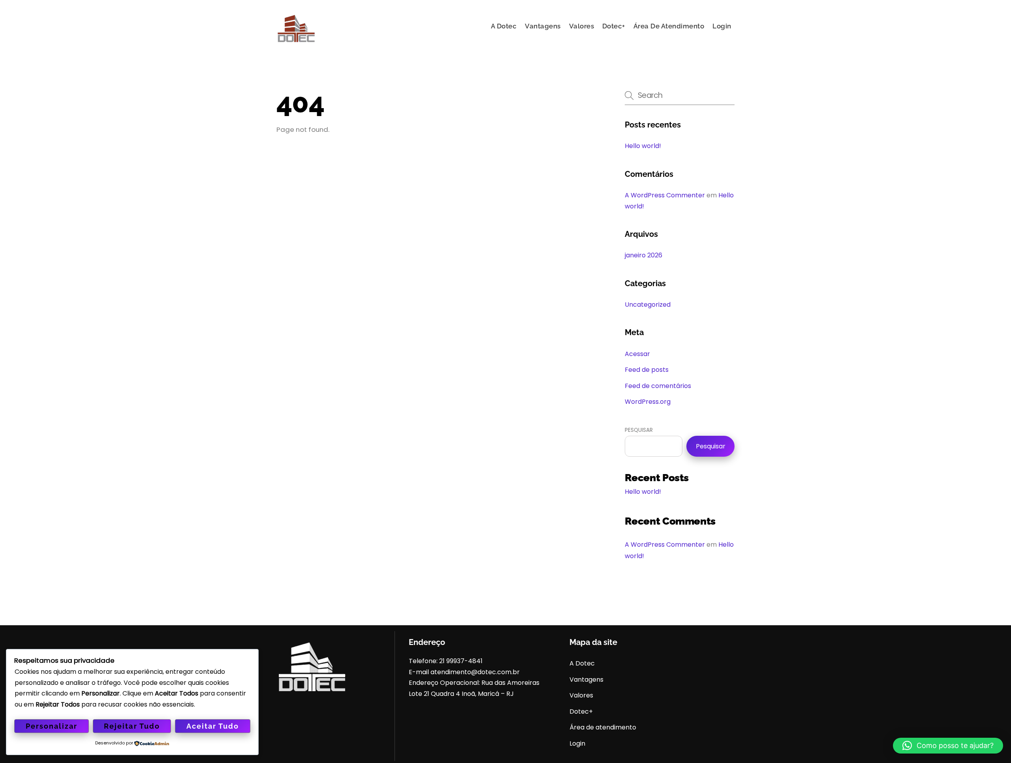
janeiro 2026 (643, 255)
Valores (581, 26)
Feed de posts (647, 369)
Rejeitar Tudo (132, 726)
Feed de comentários (658, 385)
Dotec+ (613, 26)
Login (721, 26)
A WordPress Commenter (665, 195)
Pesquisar (639, 430)
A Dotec (504, 26)
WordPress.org (648, 401)
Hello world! (643, 145)
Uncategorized (648, 304)
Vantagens (543, 26)
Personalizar (51, 726)
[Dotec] (296, 43)
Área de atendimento (669, 26)
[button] (948, 746)
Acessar (637, 353)
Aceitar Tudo (212, 726)
